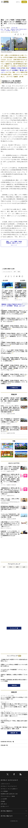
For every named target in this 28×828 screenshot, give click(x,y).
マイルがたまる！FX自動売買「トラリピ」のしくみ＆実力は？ (14, 670)
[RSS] (20, 774)
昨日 (11, 567)
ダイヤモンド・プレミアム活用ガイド (9, 788)
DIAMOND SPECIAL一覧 (7, 741)
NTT (15, 271)
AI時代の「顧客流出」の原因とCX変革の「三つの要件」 (14, 675)
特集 (2, 29)
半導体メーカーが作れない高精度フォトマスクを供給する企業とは (14, 665)
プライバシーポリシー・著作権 (8, 796)
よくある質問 (4, 798)
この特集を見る (14, 387)
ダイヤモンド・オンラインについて (9, 780)
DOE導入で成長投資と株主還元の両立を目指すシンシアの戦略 (14, 680)
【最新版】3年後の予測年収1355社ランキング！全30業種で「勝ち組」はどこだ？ (14, 30)
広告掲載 (3, 801)
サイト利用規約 (4, 791)
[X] (7, 774)
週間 (17, 567)
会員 (24, 567)
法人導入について (5, 806)
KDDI (19, 271)
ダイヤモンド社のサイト (7, 811)
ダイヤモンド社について (7, 816)
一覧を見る (14, 685)
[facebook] (14, 774)
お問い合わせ (4, 804)
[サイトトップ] (6, 2)
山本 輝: (14, 27)
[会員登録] (24, 2)
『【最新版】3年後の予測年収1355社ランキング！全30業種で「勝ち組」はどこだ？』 (14, 70)
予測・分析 (6, 29)
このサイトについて (5, 783)
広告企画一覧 (4, 745)
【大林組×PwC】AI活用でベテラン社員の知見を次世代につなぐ (14, 660)
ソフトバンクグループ (7, 271)
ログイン (18, 1)
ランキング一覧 (14, 628)
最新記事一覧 (14, 733)
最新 (4, 567)
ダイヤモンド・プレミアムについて (9, 786)
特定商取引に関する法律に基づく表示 (9, 793)
